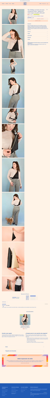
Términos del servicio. (36, 394)
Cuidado (29, 39)
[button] (3, 4)
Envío (6, 346)
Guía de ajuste (30, 35)
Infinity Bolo (23, 390)
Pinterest (3, 395)
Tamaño (29, 33)
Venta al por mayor (14, 390)
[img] (4, 304)
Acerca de (29, 31)
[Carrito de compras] (47, 4)
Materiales (29, 37)
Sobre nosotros (4, 391)
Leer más (29, 29)
